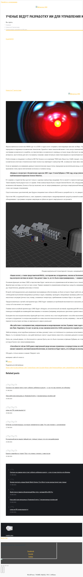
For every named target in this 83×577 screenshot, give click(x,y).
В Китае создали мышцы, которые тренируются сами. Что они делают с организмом (35, 425)
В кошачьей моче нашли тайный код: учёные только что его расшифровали (32, 439)
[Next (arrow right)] (3, 570)
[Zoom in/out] (8, 565)
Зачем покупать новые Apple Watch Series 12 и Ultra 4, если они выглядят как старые (38, 482)
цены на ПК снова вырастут (16, 410)
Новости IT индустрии (12, 27)
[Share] (3, 565)
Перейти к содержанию (9, 2)
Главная (8, 25)
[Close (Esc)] (1, 565)
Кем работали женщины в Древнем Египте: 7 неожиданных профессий (30, 396)
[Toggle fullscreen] (5, 565)
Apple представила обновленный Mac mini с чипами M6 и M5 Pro (31, 492)
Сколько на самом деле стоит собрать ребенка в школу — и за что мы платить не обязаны (38, 388)
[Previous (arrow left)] (1, 570)
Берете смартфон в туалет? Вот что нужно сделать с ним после (28, 453)
